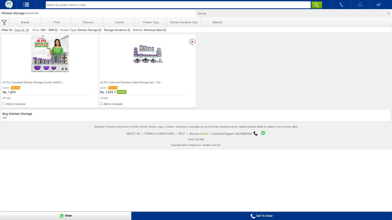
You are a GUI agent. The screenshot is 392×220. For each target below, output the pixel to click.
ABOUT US (133, 133)
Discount (88, 22)
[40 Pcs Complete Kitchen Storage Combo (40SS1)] (50, 54)
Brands (25, 22)
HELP (181, 133)
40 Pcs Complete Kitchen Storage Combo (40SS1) (32, 82)
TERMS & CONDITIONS (159, 133)
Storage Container (115, 30)
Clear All (19, 30)
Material (217, 22)
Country (119, 22)
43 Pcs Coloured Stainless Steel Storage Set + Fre (130, 82)
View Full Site (196, 139)
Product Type (151, 22)
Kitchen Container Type (184, 22)
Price (57, 22)
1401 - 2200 (47, 30)
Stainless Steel (153, 30)
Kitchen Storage (88, 30)
